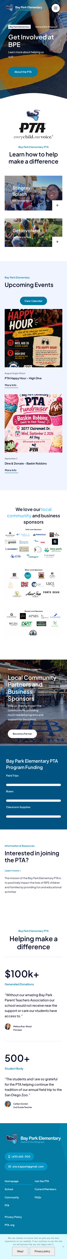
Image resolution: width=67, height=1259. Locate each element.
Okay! (20, 1251)
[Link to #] (56, 8)
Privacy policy (42, 1251)
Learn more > (13, 870)
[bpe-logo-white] (24, 5)
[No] (63, 1246)
